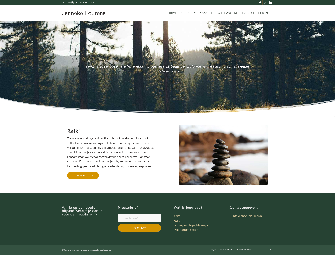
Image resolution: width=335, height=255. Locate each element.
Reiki (177, 220)
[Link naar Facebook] (259, 2)
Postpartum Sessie (186, 229)
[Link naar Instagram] (265, 2)
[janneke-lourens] (83, 13)
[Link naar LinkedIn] (270, 2)
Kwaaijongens (86, 250)
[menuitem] (173, 13)
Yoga (177, 216)
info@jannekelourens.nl (80, 2)
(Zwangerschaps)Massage (191, 225)
